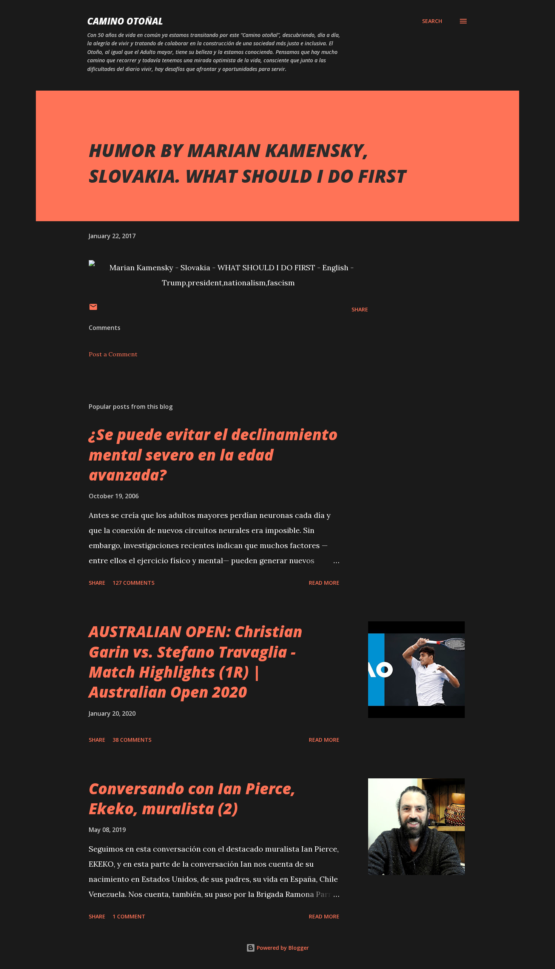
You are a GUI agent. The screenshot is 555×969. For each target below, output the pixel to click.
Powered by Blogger (282, 947)
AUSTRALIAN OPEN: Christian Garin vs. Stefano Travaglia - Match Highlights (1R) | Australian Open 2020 (195, 661)
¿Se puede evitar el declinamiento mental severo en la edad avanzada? (213, 454)
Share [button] (360, 309)
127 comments (133, 582)
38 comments (132, 739)
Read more (324, 582)
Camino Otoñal (125, 21)
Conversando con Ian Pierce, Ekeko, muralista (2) (192, 798)
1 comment (129, 916)
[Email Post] (93, 309)
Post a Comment (113, 354)
